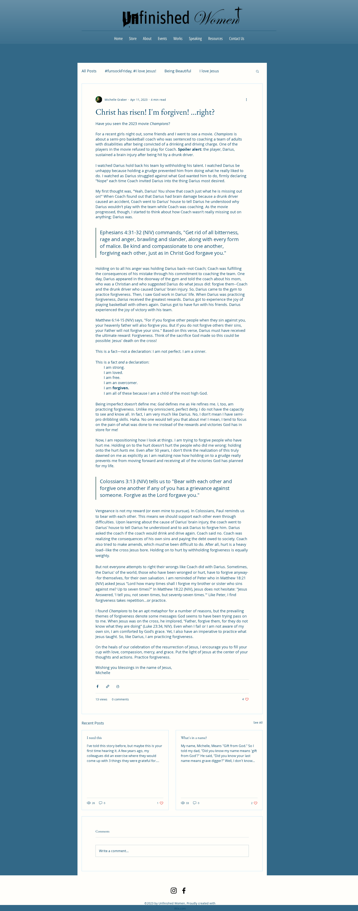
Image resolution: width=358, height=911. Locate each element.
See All (258, 722)
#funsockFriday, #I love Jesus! (130, 70)
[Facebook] (184, 891)
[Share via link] (108, 686)
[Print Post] (118, 686)
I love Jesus (209, 70)
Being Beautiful (177, 70)
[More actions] (246, 99)
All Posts (89, 70)
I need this (94, 737)
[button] (257, 71)
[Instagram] (174, 891)
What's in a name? (194, 737)
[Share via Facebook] (97, 686)
